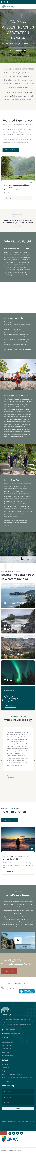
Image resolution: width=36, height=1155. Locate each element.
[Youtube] (21, 1133)
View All (10, 706)
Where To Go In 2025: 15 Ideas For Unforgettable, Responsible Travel (18, 221)
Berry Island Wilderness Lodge (15, 185)
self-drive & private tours (21, 96)
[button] (34, 180)
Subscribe (18, 1108)
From (6, 191)
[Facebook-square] (13, 1133)
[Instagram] (9, 1133)
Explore (26, 196)
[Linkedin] (17, 1133)
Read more (7, 871)
